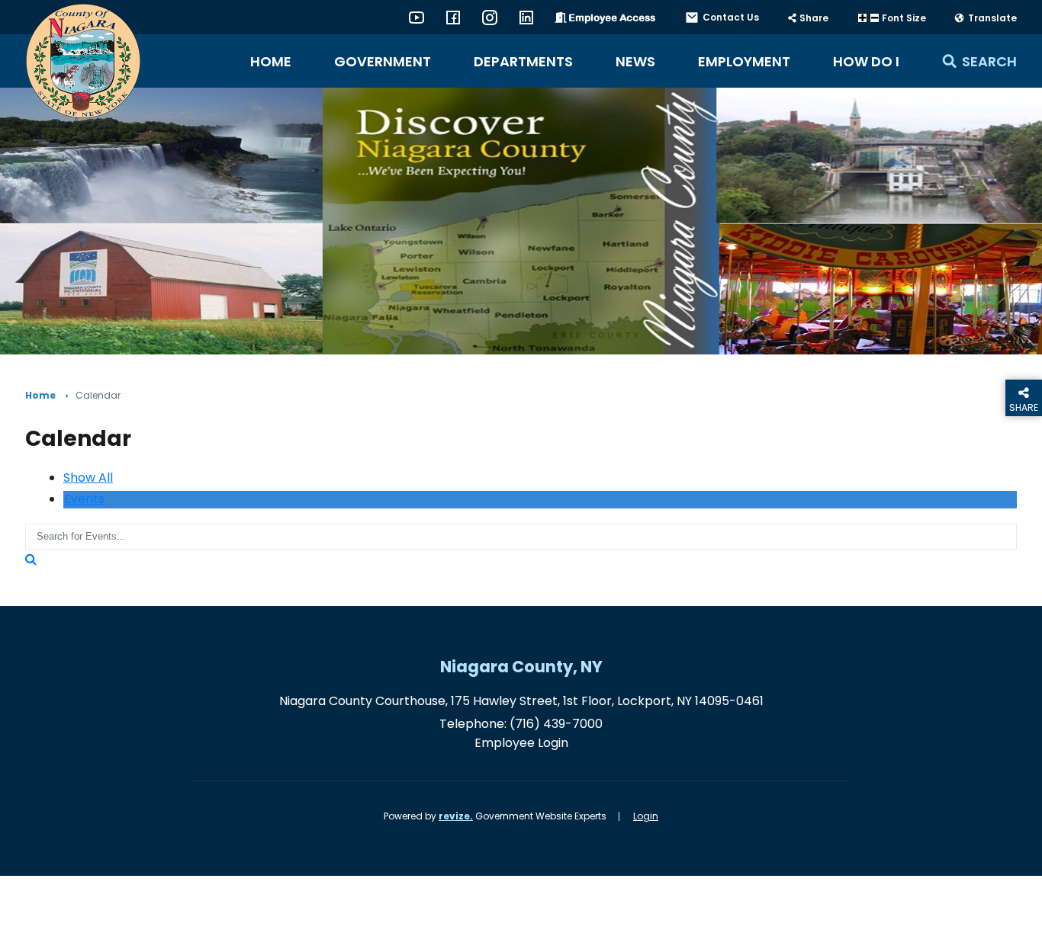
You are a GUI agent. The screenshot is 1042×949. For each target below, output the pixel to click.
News (635, 61)
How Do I (866, 61)
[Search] (31, 559)
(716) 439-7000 (556, 724)
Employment (744, 61)
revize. (456, 816)
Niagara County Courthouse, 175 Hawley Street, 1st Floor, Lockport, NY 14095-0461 (521, 701)
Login (645, 816)
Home (270, 61)
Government (382, 61)
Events (84, 499)
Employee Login (521, 743)
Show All (88, 477)
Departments (523, 61)
